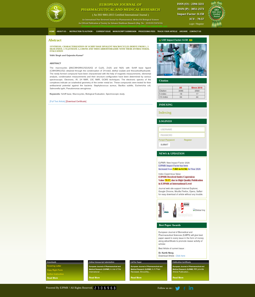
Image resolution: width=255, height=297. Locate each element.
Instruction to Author (81, 31)
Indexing (165, 112)
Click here (180, 255)
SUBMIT (164, 144)
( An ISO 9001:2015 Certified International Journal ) (120, 14)
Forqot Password (167, 139)
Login (191, 23)
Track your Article (167, 31)
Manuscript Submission (124, 31)
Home (52, 31)
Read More (52, 277)
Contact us (195, 31)
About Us (61, 31)
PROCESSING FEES (146, 31)
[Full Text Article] (57, 101)
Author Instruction (55, 273)
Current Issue (103, 31)
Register (200, 23)
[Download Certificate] (76, 101)
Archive (183, 31)
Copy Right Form (55, 270)
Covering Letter (54, 265)
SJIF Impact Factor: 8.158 (174, 40)
